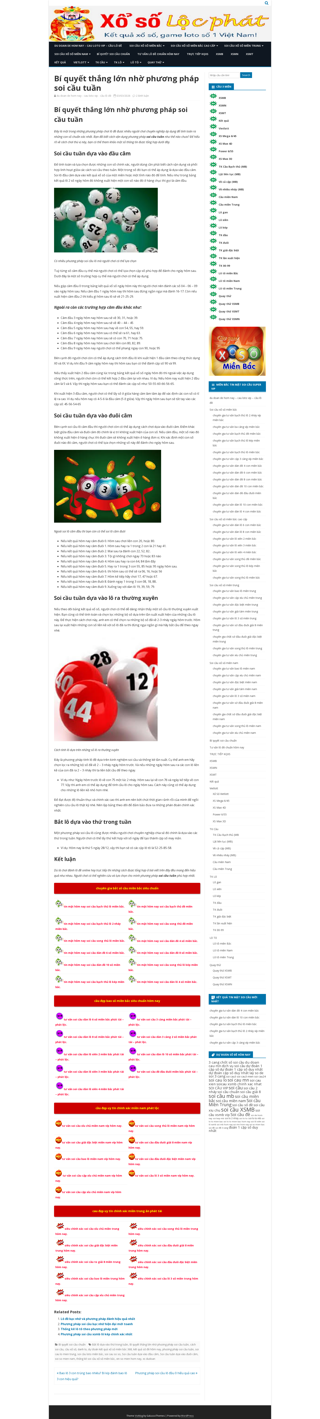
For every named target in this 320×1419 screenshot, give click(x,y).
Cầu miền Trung (229, 204)
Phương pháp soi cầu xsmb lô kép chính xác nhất (96, 1334)
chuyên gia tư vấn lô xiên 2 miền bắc (234, 538)
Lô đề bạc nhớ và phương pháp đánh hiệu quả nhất (98, 1319)
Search (246, 75)
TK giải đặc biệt (229, 250)
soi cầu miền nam (231, 1100)
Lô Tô (135, 62)
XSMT (249, 54)
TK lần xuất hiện (229, 258)
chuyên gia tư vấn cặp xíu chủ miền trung (237, 597)
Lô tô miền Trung (230, 288)
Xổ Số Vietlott (221, 794)
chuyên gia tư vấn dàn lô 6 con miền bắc (237, 525)
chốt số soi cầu (232, 1062)
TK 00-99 (224, 265)
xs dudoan (149, 1358)
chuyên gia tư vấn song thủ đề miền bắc (237, 559)
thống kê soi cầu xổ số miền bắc (95, 1358)
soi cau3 (231, 1076)
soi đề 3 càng (221, 1127)
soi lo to (243, 1118)
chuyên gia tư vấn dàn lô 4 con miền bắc (237, 511)
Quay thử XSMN (229, 319)
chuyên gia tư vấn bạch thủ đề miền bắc (237, 433)
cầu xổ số (70, 1349)
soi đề (212, 1127)
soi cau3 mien (245, 1076)
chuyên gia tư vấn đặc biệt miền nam (235, 682)
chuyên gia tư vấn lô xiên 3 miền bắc (234, 545)
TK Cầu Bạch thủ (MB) (233, 166)
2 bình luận (142, 95)
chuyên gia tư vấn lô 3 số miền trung (234, 618)
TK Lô (118, 62)
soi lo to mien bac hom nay (237, 1121)
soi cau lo (218, 1080)
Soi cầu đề (240, 1114)
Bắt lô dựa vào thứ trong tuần (110, 1344)
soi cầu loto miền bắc (90, 1354)
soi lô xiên (256, 1121)
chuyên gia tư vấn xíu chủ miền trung (235, 655)
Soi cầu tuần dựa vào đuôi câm (179, 1354)
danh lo (82, 1349)
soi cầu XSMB (238, 1109)
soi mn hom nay (241, 1124)
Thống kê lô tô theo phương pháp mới (89, 1329)
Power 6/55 (226, 151)
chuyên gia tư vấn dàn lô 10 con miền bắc (238, 504)
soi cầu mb (221, 1095)
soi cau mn (238, 1080)
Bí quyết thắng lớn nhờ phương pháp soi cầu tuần (159, 1344)
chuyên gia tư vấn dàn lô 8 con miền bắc (237, 532)
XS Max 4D (225, 143)
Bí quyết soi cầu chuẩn (113, 54)
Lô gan (223, 212)
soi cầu (236, 1088)
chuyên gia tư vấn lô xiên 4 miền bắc (234, 552)
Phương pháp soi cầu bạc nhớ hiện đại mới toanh (97, 1324)
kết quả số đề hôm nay (147, 1349)
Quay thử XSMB (229, 304)
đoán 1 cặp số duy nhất (233, 1129)
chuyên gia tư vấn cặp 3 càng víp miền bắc (238, 459)
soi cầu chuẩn (228, 1091)
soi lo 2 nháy (232, 1118)
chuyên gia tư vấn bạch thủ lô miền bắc (236, 452)
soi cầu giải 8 (250, 1091)
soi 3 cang (217, 1076)
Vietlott (80, 62)
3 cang (214, 1062)
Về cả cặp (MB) (228, 182)
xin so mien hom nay (128, 1358)
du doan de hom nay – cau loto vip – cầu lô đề (88, 45)
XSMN (234, 54)
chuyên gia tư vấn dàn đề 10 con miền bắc (238, 486)
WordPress (187, 1415)
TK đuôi (224, 242)
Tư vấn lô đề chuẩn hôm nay (158, 54)
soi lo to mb (254, 1118)
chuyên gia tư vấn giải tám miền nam (235, 689)
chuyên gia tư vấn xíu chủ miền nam (234, 733)
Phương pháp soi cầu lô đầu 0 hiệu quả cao (165, 1373)
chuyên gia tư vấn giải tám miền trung (235, 611)
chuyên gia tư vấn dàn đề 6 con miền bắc (237, 472)
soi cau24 (260, 1076)
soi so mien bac (257, 1124)
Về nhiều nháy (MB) (231, 189)
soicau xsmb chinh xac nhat (239, 1084)
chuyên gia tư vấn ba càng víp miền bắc (236, 427)
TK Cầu (100, 62)
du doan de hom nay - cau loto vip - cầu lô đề (84, 95)
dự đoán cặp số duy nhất (229, 1072)
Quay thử (154, 62)
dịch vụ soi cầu (233, 1065)
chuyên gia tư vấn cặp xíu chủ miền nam (237, 675)
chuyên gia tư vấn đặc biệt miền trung (235, 604)
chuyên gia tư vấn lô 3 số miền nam (234, 696)
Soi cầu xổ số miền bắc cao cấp (193, 45)
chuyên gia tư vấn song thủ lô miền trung (237, 648)
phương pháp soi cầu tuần (178, 1349)
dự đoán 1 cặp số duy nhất (241, 1069)
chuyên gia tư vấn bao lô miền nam (234, 668)
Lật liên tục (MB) (230, 174)
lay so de (256, 1072)
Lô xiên (223, 220)
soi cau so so (113, 1354)
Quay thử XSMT (229, 311)
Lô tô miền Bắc (228, 273)
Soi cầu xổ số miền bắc (145, 45)
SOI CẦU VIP (218, 1088)
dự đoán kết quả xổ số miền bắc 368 (110, 1349)
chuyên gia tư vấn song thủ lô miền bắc (236, 577)
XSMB (219, 54)
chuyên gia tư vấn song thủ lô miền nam (237, 726)
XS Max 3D (225, 159)
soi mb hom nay (225, 1124)
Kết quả (60, 62)
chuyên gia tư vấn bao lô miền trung (234, 591)
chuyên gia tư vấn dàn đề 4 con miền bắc (237, 465)
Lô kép (223, 227)
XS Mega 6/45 (227, 136)
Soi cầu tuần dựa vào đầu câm (140, 1354)
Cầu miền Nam (228, 197)
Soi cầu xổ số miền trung (242, 45)
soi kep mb (218, 1118)
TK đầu (223, 235)
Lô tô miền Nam (229, 281)
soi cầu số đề (242, 1104)
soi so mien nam (65, 1358)
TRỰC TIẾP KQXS (197, 54)
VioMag (139, 1415)
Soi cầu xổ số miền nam (71, 54)
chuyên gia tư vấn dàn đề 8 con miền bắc (237, 479)
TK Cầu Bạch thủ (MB (226, 835)
